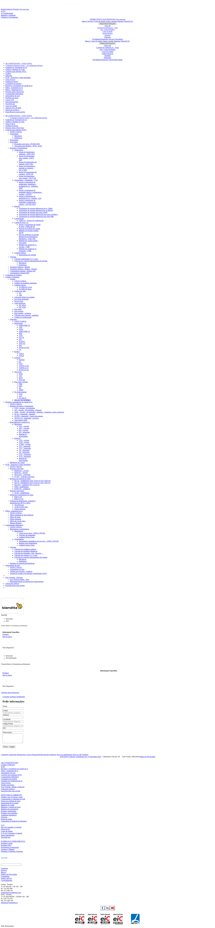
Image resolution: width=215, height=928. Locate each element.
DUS (21, 364)
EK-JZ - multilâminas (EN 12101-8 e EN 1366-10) (32, 481)
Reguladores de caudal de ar (20, 422)
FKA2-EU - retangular (22, 475)
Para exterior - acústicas (22, 313)
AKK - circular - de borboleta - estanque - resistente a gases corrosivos (39, 412)
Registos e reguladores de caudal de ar (18, 86)
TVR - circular (24, 442)
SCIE (3, 767)
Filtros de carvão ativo (18, 521)
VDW (21, 329)
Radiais (17, 352)
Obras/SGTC (128, 21)
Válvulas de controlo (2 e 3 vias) (25, 555)
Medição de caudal (7, 805)
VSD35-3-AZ (24, 366)
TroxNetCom (10, 104)
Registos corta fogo (17, 469)
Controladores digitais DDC (20, 273)
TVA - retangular (25, 456)
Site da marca (7, 637)
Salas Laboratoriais (7, 835)
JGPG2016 (64, 757)
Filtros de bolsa (15, 517)
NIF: (4, 728)
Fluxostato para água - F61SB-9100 (27, 144)
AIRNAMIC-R (24, 325)
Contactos (8, 9)
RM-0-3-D (18, 497)
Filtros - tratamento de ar (14, 88)
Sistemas (120, 21)
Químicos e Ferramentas (9, 17)
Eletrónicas (23, 265)
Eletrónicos (18, 138)
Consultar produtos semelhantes (14, 697)
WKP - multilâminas (21, 487)
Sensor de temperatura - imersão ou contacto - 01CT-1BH (27, 168)
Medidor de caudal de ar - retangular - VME (28, 250)
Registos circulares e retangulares (21, 406)
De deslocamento (20, 392)
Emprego (53, 755)
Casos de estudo (99, 21)
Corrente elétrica (20, 253)
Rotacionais (18, 323)
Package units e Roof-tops (14, 92)
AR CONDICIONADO (9, 763)
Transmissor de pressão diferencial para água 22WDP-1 (38, 214)
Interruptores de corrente (27, 255)
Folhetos (85, 755)
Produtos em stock (11, 98)
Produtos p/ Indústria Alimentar (12, 851)
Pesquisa (16, 9)
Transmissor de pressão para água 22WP (33, 212)
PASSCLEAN (24, 348)
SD (20, 388)
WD (20, 346)
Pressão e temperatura (8, 811)
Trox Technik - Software (14, 577)
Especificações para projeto (15, 112)
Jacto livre (18, 372)
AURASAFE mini (21, 507)
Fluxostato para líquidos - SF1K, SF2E (28, 146)
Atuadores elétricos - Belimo (20, 267)
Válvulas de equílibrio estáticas (25, 549)
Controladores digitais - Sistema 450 (22, 271)
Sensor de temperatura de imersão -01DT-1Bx (28, 163)
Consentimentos (6, 880)
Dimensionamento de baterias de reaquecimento (27, 581)
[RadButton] (102, 908)
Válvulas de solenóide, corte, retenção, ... (28, 553)
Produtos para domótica (9, 813)
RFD (20, 333)
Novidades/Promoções (100, 39)
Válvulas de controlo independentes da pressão (30, 261)
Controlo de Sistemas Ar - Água (107, 28)
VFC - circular (24, 428)
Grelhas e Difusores (12, 277)
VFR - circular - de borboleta (24, 408)
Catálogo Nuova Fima (26, 537)
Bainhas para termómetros (28, 543)
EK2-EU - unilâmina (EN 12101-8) (27, 485)
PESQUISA (111, 19)
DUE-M (22, 380)
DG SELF (22, 305)
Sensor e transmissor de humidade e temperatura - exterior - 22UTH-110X (28, 202)
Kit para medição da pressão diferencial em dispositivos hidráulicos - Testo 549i (29, 237)
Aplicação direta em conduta (24, 297)
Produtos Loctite (7, 843)
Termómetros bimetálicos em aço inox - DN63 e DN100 (39, 541)
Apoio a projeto (111, 21)
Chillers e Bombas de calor (14, 122)
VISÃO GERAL (16, 132)
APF (20, 295)
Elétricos (17, 438)
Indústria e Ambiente (8, 15)
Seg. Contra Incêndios (108, 29)
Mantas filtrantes (16, 523)
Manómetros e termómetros (19, 529)
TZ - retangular (24, 450)
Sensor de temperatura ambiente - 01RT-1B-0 (27, 153)
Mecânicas (22, 263)
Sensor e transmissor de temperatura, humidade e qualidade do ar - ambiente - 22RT (29, 185)
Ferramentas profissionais (10, 847)
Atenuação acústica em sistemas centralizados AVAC (28, 573)
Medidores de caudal (17, 462)
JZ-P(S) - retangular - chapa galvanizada (28, 416)
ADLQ (21, 354)
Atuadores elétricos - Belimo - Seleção (23, 269)
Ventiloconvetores (11, 82)
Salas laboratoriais (11, 102)
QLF (20, 396)
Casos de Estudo (7, 831)
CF (20, 350)
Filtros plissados (15, 519)
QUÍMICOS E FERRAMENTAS (13, 841)
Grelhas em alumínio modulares (25, 283)
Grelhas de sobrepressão (22, 317)
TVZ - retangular (25, 454)
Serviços (90, 21)
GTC (3, 825)
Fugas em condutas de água (10, 801)
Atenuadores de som (12, 96)
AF (20, 293)
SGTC (3, 11)
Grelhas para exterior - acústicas (21, 571)
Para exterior (18, 311)
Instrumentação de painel (9, 803)
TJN (20, 376)
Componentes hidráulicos (14, 94)
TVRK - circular (25, 444)
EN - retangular (24, 432)
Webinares (107, 37)
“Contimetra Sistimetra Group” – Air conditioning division (24, 65)
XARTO (22, 341)
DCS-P (21, 337)
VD (20, 339)
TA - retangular (24, 452)
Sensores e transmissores (18, 148)
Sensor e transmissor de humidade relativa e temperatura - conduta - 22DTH (30, 192)
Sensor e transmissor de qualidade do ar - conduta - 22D (30, 197)
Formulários (5, 876)
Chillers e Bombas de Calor (15, 69)
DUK (21, 374)
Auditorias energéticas (9, 815)
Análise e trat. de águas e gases (12, 797)
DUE (21, 378)
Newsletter (119, 39)
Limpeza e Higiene (7, 849)
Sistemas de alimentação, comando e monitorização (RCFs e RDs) (23, 502)
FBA (20, 386)
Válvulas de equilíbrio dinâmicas (25, 551)
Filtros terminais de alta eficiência (21, 515)
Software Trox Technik (13, 108)
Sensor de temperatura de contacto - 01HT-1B (28, 173)
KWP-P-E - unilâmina (22, 489)
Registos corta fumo (17, 491)
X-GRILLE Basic (25, 289)
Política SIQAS (6, 878)
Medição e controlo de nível (11, 807)
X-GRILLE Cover (25, 287)
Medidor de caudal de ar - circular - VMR (28, 246)
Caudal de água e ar (21, 223)
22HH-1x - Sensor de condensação (31, 220)
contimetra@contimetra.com (11, 892)
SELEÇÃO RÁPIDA (22, 400)
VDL (21, 335)
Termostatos (14, 134)
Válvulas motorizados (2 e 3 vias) (26, 259)
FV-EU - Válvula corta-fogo (24, 477)
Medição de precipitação (9, 809)
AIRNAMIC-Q (24, 331)
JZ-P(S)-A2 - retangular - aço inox (26, 418)
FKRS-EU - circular (21, 471)
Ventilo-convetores (7, 785)
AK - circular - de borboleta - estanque (28, 410)
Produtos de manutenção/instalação (22, 563)
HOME (92, 19)
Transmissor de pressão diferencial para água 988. (36, 216)
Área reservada (24, 9)
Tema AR (108, 26)
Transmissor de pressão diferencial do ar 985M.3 (36, 210)
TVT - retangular (25, 448)
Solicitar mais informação (10, 693)
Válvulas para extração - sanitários (26, 315)
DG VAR (22, 307)
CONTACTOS (100, 19)
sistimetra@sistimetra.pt (9, 903)
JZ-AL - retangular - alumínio (24, 414)
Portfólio (107, 35)
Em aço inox (18, 301)
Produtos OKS (6, 845)
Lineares (17, 358)
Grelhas (8, 74)
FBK (20, 384)
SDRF (21, 390)
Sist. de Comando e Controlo (11, 827)
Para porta (18, 309)
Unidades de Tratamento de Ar (16, 67)
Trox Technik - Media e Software (12, 787)
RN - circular (23, 430)
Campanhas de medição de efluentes (14, 821)
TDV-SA (22, 344)
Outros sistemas (19, 509)
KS (20, 362)
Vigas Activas (10, 80)
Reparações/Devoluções (40, 755)
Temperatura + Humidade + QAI (26, 180)
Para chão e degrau (21, 382)
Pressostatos (14, 140)
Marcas (84, 21)
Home (3, 9)
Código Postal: (8, 724)
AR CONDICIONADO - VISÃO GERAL (18, 63)
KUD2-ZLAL (24, 370)
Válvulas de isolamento (27, 535)
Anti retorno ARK (20, 420)
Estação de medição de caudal (29, 229)
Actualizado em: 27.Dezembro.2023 (88, 757)
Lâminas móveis (20, 285)
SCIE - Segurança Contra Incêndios (18, 78)
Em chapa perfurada (21, 299)
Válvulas (13, 257)
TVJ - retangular (24, 446)
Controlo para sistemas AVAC (16, 71)
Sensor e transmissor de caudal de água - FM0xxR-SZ (29, 226)
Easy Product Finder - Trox (19, 579)
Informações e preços (24, 755)
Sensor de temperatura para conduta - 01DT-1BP (26, 158)
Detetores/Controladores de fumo (21, 495)
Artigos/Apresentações (108, 24)
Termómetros (19, 539)
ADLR (21, 356)
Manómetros (18, 531)
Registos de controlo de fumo (20, 479)
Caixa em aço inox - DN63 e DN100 (32, 533)
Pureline (22, 360)
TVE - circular (24, 440)
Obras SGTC (5, 829)
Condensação (19, 218)
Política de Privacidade (147, 757)
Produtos (5, 634)
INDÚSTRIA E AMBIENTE (11, 795)
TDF (20, 327)
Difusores (8, 76)
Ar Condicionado (7, 13)
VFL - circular (24, 426)
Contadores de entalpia (13, 84)
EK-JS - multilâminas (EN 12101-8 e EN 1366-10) (32, 483)
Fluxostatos (14, 142)
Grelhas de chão (20, 291)
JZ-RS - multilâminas (21, 493)
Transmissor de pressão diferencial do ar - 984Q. (36, 208)
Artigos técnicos (107, 33)
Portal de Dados (6, 819)
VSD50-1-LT (23, 368)
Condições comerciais (8, 755)
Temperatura (18, 150)
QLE (20, 394)
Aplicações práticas (12, 110)
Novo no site (61, 755)
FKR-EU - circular (21, 473)
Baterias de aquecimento (23, 435)
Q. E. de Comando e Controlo (11, 833)
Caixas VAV (9, 100)
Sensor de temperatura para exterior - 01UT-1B (27, 177)
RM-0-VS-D (18, 499)
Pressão (17, 206)
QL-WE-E (22, 398)
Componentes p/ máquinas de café (13, 799)
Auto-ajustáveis (19, 303)
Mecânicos (18, 136)
